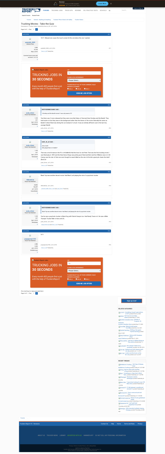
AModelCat (30, 180)
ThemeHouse (93, 450)
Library (63, 435)
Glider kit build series (131, 326)
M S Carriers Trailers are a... (134, 345)
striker (126, 317)
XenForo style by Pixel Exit (82, 448)
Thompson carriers (132, 377)
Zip (68, 70)
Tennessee (35, 124)
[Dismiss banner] (111, 4)
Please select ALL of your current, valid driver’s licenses (81, 85)
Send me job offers (84, 93)
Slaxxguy (128, 410)
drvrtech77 (130, 389)
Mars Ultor (129, 383)
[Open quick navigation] (141, 19)
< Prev (29, 29)
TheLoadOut (131, 342)
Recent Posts (35, 15)
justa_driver (30, 113)
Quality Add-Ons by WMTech (82, 449)
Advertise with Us (74, 435)
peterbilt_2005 (30, 42)
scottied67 (130, 347)
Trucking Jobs (57, 10)
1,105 (36, 118)
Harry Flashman (122, 338)
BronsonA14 (121, 396)
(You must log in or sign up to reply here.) (32, 291)
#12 (109, 105)
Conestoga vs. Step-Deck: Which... (133, 373)
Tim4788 (128, 328)
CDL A (70, 89)
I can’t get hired (133, 403)
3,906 (36, 47)
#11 (109, 34)
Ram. (125, 374)
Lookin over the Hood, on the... (133, 353)
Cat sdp (127, 351)
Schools (103, 10)
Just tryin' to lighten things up (136, 340)
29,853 (36, 185)
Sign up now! (131, 301)
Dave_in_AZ (47, 26)
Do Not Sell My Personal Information (110, 435)
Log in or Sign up (138, 8)
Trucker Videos (33, 26)
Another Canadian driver (125, 324)
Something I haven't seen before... (134, 312)
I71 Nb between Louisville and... (135, 387)
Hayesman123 (133, 404)
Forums (46, 10)
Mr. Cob (127, 354)
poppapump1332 (30, 239)
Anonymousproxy (123, 401)
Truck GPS (69, 10)
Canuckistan (34, 191)
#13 (109, 137)
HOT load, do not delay (130, 316)
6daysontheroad (45, 224)
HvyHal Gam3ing (134, 331)
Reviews (78, 10)
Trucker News (52, 435)
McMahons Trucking (124, 367)
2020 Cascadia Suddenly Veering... (135, 408)
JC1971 (127, 313)
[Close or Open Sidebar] (139, 19)
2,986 (36, 244)
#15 (109, 203)
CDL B (79, 89)
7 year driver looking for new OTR (136, 382)
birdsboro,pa (34, 250)
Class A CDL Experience (75, 77)
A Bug (126, 371)
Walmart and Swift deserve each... (134, 349)
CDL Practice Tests (90, 10)
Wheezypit (130, 378)
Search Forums (26, 15)
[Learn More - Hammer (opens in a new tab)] (82, 3)
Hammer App (88, 435)
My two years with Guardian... (132, 369)
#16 (109, 231)
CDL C (87, 89)
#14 (109, 172)
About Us (41, 435)
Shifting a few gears (135, 330)
